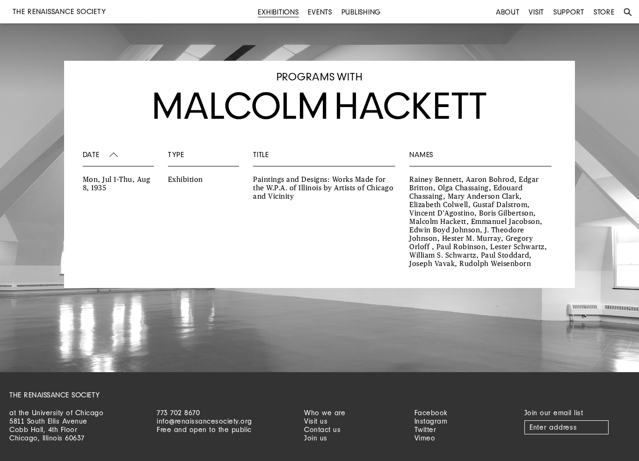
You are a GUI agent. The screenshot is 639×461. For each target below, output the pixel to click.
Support (568, 11)
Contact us (322, 429)
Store (604, 11)
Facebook (431, 412)
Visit (536, 11)
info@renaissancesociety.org (204, 421)
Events (320, 11)
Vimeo (425, 437)
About (508, 11)
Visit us (315, 421)
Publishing (361, 11)
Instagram (431, 421)
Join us (315, 437)
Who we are (324, 412)
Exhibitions (278, 11)
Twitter (425, 429)
